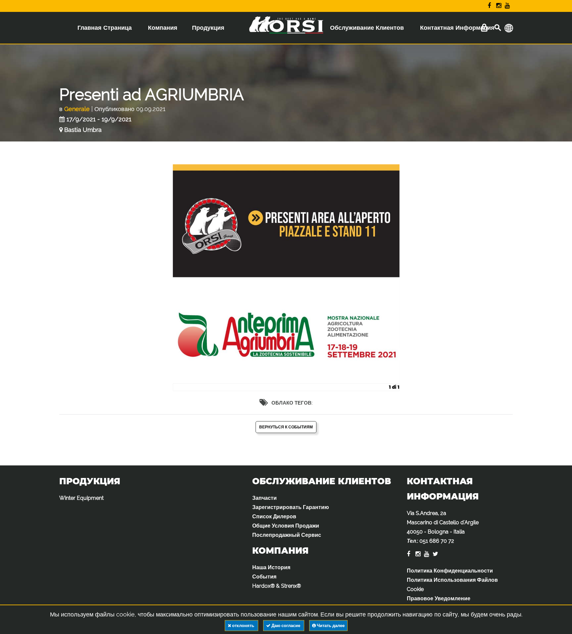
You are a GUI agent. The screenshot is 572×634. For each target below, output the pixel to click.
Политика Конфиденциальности (450, 571)
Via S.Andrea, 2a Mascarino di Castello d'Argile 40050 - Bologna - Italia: (443, 527)
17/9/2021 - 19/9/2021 (99, 119)
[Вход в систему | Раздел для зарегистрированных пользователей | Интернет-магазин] (484, 28)
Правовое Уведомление (438, 598)
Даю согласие (285, 625)
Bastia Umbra (83, 129)
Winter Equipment (81, 498)
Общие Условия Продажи (285, 526)
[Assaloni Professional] (286, 29)
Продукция (208, 27)
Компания (162, 27)
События (264, 577)
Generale (77, 108)
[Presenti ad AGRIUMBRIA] (286, 277)
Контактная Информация (457, 27)
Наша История (271, 567)
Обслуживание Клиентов (367, 27)
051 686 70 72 (436, 541)
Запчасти (264, 498)
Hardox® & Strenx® (276, 586)
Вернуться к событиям (286, 427)
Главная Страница (104, 27)
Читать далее (330, 625)
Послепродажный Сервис (286, 535)
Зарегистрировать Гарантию (290, 507)
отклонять (243, 625)
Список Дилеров (274, 516)
